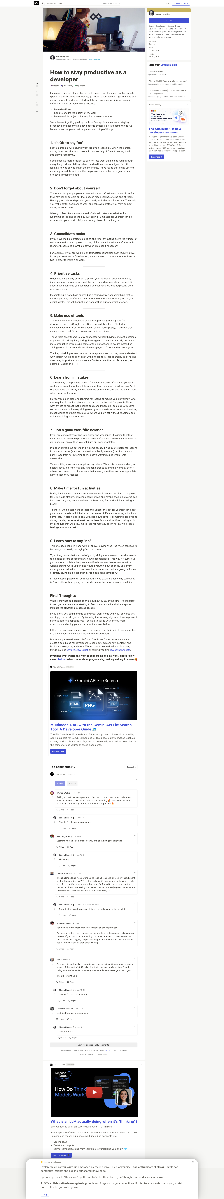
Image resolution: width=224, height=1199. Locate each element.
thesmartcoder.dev (94, 59)
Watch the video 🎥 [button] (61, 1155)
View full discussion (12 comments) (94, 1045)
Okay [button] (45, 1194)
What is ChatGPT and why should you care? (167, 82)
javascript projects (120, 650)
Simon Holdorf (62, 57)
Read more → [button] (58, 751)
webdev (55, 85)
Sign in (107, 1050)
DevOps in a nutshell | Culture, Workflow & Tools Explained (167, 93)
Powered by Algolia (110, 3)
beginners (80, 85)
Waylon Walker (63, 793)
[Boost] (37, 110)
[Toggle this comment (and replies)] (52, 797)
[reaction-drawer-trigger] (37, 84)
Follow (169, 20)
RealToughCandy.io (65, 836)
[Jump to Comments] (37, 93)
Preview (72, 783)
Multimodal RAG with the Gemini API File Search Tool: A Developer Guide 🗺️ (91, 727)
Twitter (62, 659)
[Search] (43, 3)
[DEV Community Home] (36, 3)
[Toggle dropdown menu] (136, 667)
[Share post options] (37, 119)
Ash (58, 959)
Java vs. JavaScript (77, 650)
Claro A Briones (64, 873)
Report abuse (102, 1055)
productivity (67, 85)
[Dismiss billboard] (193, 1162)
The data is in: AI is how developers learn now (165, 130)
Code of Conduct (86, 1055)
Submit (60, 783)
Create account (181, 3)
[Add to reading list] (37, 102)
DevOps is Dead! (157, 72)
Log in (166, 3)
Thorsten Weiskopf (65, 923)
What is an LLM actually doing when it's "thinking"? (94, 1121)
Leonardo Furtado (65, 1008)
